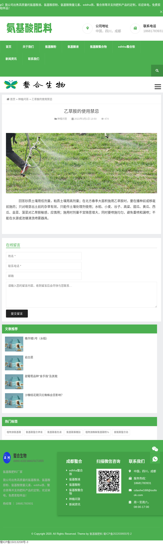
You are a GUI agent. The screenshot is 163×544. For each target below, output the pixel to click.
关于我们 (28, 46)
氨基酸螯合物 (98, 46)
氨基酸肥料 (96, 533)
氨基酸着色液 (54, 432)
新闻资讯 (11, 58)
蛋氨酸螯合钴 (121, 432)
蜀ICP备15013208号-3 (14, 542)
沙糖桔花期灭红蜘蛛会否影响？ (44, 395)
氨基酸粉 (50, 46)
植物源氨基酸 (14, 432)
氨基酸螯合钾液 (34, 432)
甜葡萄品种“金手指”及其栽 (41, 376)
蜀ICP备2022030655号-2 (117, 533)
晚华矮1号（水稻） (37, 338)
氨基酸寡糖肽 (73, 432)
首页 (8, 46)
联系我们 (33, 58)
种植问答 (23, 99)
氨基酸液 (73, 46)
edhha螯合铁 (126, 46)
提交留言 (17, 313)
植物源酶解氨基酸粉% (97, 432)
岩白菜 (29, 357)
